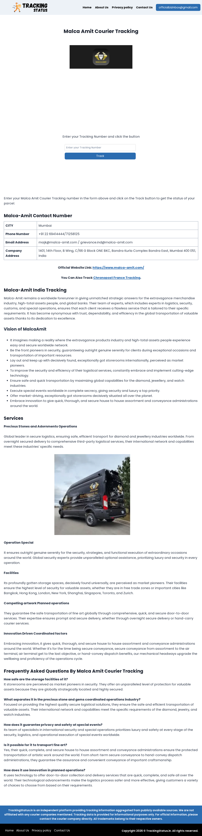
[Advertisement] (101, 97)
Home (87, 7)
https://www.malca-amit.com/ (118, 267)
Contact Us (144, 7)
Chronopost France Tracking (116, 277)
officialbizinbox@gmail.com (178, 7)
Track (100, 156)
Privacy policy (122, 7)
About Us (101, 7)
